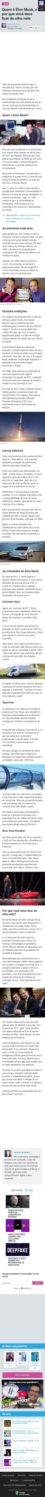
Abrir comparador (22, 1374)
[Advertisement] (22, 57)
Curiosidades (28, 1480)
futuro (29, 1190)
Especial (14, 1480)
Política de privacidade (14, 1485)
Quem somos (8, 1475)
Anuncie (22, 1475)
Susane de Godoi (14, 24)
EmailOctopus (27, 1288)
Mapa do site (35, 1485)
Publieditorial (36, 1475)
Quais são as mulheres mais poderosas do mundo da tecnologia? (23, 218)
